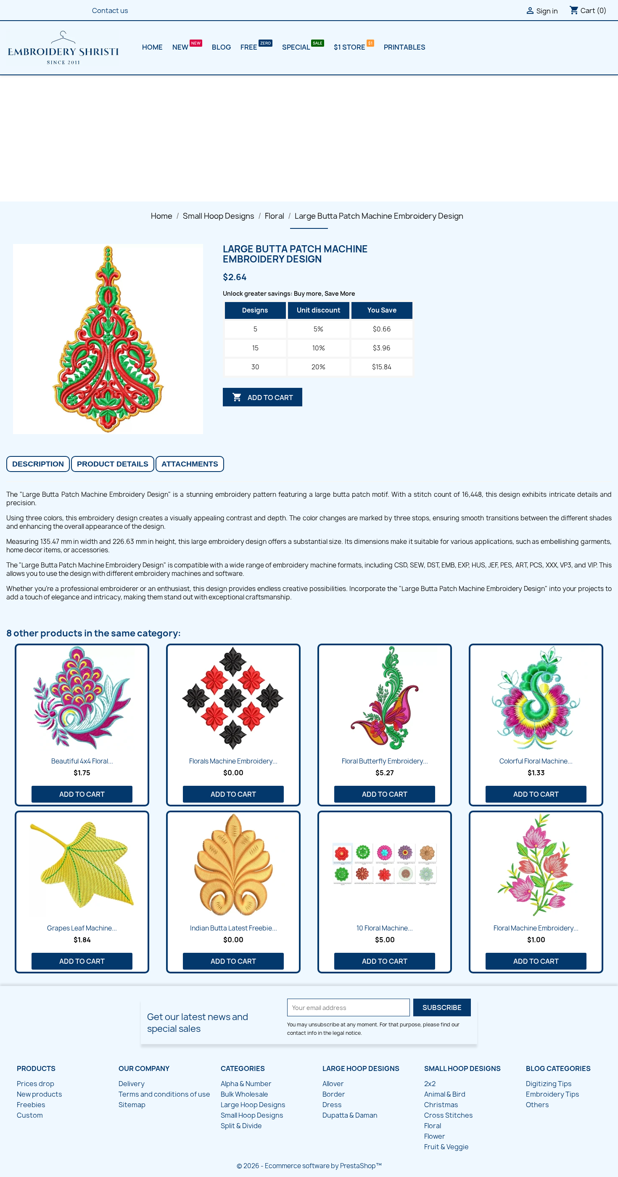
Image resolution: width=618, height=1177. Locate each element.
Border (333, 1094)
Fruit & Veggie (446, 1146)
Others (537, 1104)
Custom (30, 1115)
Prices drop (35, 1083)
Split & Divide (241, 1125)
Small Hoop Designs (252, 1115)
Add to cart (262, 397)
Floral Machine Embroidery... (536, 928)
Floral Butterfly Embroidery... (385, 761)
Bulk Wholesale (244, 1094)
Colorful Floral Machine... (536, 761)
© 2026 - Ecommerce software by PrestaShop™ (309, 1165)
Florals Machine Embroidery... (233, 761)
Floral (432, 1125)
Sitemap (132, 1104)
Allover (333, 1083)
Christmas (441, 1104)
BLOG (221, 47)
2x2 (430, 1083)
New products (39, 1094)
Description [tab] (38, 464)
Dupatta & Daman (350, 1115)
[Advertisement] (309, 138)
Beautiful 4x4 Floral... (82, 761)
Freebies (31, 1104)
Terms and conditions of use (164, 1094)
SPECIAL (296, 47)
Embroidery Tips (552, 1094)
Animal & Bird (444, 1094)
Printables (404, 47)
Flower (434, 1136)
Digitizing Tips (549, 1083)
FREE (249, 47)
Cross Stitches (448, 1115)
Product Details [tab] (112, 464)
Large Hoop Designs (253, 1104)
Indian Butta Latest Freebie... (233, 928)
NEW (181, 47)
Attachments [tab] (189, 464)
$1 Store (350, 47)
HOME (152, 47)
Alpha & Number (246, 1083)
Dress (332, 1104)
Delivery (132, 1083)
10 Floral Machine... (385, 928)
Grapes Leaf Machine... (82, 928)
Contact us (110, 10)
